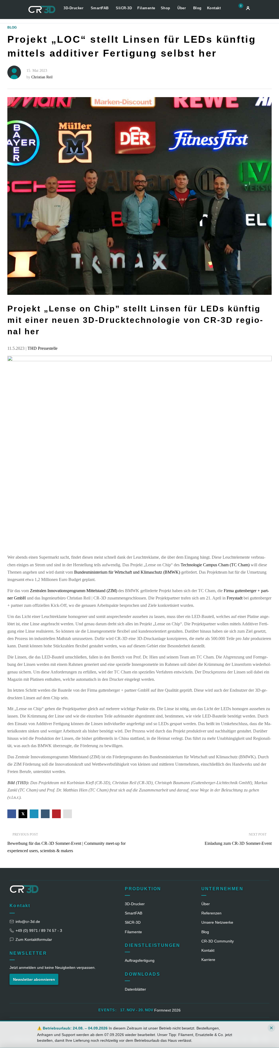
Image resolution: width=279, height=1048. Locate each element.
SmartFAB (100, 8)
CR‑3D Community (217, 941)
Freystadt (235, 598)
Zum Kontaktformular (34, 939)
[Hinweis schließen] (271, 1028)
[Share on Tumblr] (45, 813)
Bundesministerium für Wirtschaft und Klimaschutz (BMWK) (127, 572)
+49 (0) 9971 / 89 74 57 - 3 (39, 930)
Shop (166, 8)
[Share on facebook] (11, 813)
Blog (197, 8)
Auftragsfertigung (139, 960)
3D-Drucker (74, 8)
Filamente (146, 8)
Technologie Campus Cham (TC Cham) (215, 564)
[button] (239, 9)
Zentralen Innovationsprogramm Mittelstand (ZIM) (73, 590)
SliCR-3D (124, 8)
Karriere (208, 959)
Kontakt (214, 8)
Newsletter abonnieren (34, 979)
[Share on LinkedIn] (34, 813)
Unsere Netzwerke (217, 922)
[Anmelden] (248, 8)
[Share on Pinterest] (56, 813)
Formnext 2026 (167, 1010)
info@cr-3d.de (28, 921)
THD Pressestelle (42, 348)
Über (182, 8)
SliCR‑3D (133, 922)
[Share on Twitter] (23, 813)
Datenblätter (135, 989)
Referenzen (211, 913)
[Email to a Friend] (67, 813)
